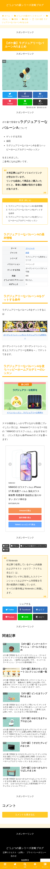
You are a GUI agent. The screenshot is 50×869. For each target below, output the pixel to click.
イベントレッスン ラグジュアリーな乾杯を (25, 412)
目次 (21, 200)
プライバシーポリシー (36, 852)
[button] (44, 477)
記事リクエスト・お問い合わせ (13, 854)
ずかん (15, 546)
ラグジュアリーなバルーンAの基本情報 (25, 206)
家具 (7, 546)
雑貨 (27, 253)
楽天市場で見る (25, 518)
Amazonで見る (25, 511)
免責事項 (25, 860)
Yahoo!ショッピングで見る (25, 525)
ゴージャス (30, 248)
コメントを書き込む (25, 814)
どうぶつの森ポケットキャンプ (34, 546)
